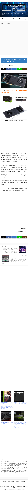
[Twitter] (3, 69)
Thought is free (21, 489)
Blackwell (24, 228)
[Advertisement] (14, 40)
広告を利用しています (19, 0)
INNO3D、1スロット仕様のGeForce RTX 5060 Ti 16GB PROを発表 (20, 404)
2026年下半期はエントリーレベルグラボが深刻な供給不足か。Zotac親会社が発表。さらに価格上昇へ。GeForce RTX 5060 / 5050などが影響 (20, 425)
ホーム (3, 23)
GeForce (9, 23)
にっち (25, 231)
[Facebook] (8, 69)
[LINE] (19, 69)
